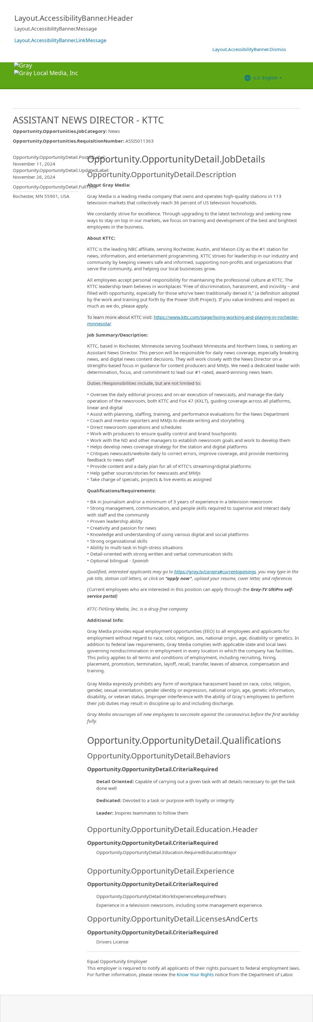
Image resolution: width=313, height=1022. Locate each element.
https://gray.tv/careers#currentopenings (215, 571)
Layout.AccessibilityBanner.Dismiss (249, 49)
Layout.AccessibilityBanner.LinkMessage (60, 40)
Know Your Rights (195, 974)
